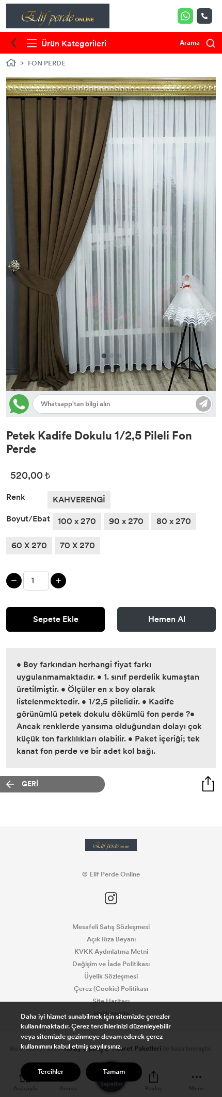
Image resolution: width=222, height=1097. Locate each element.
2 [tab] (112, 356)
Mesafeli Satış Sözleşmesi (111, 927)
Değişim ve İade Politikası (111, 964)
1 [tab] (104, 356)
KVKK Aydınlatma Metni (111, 951)
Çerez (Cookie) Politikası (111, 988)
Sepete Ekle (55, 619)
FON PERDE (47, 63)
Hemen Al (166, 619)
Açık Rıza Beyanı (111, 939)
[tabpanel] (111, 234)
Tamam (114, 1071)
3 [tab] (119, 356)
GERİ (30, 784)
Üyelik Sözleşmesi (111, 976)
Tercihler (51, 1071)
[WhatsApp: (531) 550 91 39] (187, 16)
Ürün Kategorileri (72, 43)
